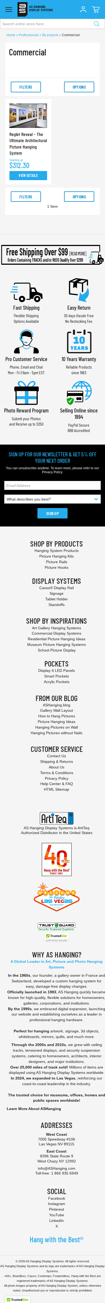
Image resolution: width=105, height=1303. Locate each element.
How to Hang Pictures (56, 716)
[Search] (96, 23)
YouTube (56, 1215)
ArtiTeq (83, 828)
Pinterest (56, 1209)
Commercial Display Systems (56, 633)
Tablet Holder (56, 599)
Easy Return (78, 307)
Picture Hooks (56, 567)
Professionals (29, 35)
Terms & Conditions (56, 773)
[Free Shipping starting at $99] (52, 255)
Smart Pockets (56, 676)
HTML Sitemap (56, 789)
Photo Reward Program (26, 410)
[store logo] (35, 9)
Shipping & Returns (56, 761)
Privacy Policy (52, 472)
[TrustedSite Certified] (56, 937)
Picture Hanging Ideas (56, 721)
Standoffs (56, 605)
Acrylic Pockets (56, 682)
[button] (83, 9)
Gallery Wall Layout (56, 710)
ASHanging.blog (56, 705)
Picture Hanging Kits (56, 556)
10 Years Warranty (79, 358)
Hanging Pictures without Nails (56, 733)
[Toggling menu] (8, 9)
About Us (56, 767)
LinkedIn (56, 1220)
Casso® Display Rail (56, 588)
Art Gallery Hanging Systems (56, 628)
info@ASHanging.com (56, 1168)
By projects (50, 35)
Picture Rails (56, 562)
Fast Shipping (26, 307)
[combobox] (52, 24)
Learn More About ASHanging (34, 1109)
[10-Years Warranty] (79, 340)
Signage (57, 593)
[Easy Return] (79, 289)
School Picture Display (57, 650)
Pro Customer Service (26, 358)
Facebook (56, 1198)
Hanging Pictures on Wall (56, 727)
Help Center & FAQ (56, 784)
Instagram (56, 1204)
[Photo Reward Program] (26, 392)
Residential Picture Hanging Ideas (56, 639)
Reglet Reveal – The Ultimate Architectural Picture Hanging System (28, 143)
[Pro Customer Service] (26, 340)
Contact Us (56, 756)
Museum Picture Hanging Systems (56, 644)
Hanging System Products (56, 550)
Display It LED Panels (56, 670)
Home (11, 35)
